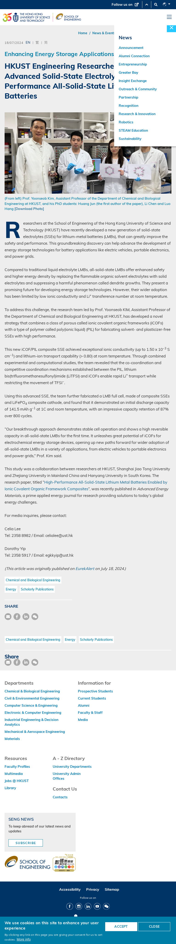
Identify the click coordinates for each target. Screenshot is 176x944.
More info (24, 939)
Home (82, 33)
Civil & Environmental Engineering (32, 698)
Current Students (92, 698)
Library (10, 788)
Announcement (131, 47)
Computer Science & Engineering (31, 705)
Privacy (92, 889)
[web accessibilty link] (64, 863)
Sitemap (112, 889)
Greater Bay (128, 72)
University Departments (72, 766)
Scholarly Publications (37, 589)
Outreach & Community (138, 89)
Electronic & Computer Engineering (33, 712)
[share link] (25, 616)
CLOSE (154, 926)
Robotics (126, 122)
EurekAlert (84, 568)
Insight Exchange (133, 81)
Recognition (128, 105)
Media (83, 719)
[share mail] (8, 616)
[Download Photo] (29, 209)
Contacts (60, 797)
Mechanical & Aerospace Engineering (35, 731)
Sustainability (130, 138)
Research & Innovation (137, 114)
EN (28, 42)
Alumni (83, 705)
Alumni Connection (134, 56)
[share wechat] (34, 616)
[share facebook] (17, 616)
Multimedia (14, 773)
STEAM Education (133, 130)
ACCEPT (121, 926)
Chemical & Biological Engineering (32, 691)
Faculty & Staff (90, 712)
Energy (11, 589)
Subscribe (26, 843)
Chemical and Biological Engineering (33, 580)
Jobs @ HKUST (17, 781)
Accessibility (70, 889)
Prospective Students (95, 691)
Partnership (128, 97)
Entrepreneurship (133, 64)
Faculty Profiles (17, 766)
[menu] (169, 17)
